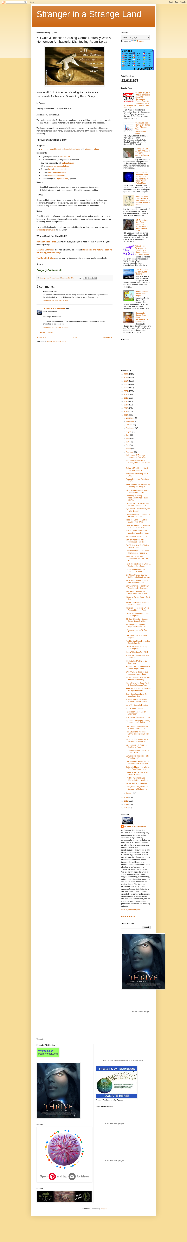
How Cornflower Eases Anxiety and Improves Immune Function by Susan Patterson (142, 200)
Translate (140, 41)
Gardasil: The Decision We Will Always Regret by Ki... (138, 668)
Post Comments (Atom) (56, 342)
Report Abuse (128, 916)
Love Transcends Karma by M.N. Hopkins (136, 648)
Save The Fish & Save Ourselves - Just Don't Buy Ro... (137, 558)
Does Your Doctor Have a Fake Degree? (142, 293)
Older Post (107, 337)
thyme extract (62, 179)
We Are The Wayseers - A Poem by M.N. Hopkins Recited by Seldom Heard (142, 250)
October (129, 425)
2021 (126, 391)
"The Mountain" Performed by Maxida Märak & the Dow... (137, 762)
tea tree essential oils (57, 172)
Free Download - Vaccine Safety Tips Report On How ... (137, 734)
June (128, 439)
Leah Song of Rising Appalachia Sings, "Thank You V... (137, 498)
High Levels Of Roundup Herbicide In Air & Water (136, 456)
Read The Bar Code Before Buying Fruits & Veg (136, 521)
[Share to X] (90, 278)
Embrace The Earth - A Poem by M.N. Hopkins (137, 773)
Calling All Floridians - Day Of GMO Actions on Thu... (137, 469)
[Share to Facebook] (93, 278)
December (130, 418)
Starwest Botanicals (45, 250)
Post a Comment (46, 332)
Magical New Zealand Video (137, 536)
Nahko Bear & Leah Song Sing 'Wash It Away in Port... (138, 581)
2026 (126, 374)
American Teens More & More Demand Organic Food (137, 609)
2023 (126, 384)
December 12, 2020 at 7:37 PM (55, 300)
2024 (126, 381)
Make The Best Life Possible (137, 705)
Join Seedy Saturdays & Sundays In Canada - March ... (138, 463)
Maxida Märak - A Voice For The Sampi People (136, 746)
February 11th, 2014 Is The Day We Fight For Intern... (138, 690)
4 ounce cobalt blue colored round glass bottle (60, 149)
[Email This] (84, 278)
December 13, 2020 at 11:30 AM (56, 327)
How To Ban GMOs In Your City (138, 717)
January (129, 793)
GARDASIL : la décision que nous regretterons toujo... (137, 673)
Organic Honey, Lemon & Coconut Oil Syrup (136, 570)
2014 (126, 415)
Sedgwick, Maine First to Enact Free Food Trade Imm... (138, 768)
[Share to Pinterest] (95, 278)
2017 (126, 405)
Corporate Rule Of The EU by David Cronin (137, 751)
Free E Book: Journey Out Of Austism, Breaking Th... (137, 727)
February (130, 452)
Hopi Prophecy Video (134, 708)
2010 (126, 808)
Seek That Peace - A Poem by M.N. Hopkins (142, 272)
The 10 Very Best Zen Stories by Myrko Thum (137, 546)
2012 (126, 801)
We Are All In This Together (136, 783)
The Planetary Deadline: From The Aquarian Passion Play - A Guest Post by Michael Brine (141, 178)
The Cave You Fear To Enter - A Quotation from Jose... (138, 565)
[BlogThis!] (87, 278)
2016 (126, 408)
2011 (126, 804)
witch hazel (65, 156)
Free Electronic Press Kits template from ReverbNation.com (123, 1060)
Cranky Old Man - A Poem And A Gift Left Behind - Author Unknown (142, 152)
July (128, 435)
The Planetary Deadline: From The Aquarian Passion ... (137, 552)
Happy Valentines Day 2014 (137, 652)
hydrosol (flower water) (46, 230)
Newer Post (41, 337)
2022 (126, 388)
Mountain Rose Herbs (46, 242)
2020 (126, 394)
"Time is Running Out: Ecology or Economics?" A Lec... (138, 526)
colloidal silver (68, 163)
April (128, 445)
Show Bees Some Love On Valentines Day (136, 695)
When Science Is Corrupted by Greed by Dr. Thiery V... (138, 486)
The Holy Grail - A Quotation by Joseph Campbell (138, 515)
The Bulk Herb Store (46, 258)
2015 (126, 412)
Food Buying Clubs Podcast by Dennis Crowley (138, 642)
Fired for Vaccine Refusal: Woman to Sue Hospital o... (137, 779)
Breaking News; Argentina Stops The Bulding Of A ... (137, 626)
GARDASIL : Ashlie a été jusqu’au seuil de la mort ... (137, 592)
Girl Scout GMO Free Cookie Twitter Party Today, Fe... (137, 740)
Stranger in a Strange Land (89, 14)
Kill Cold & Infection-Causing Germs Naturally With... (137, 620)
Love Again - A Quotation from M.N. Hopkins (137, 614)
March (128, 449)
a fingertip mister (92, 149)
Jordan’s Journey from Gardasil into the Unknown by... (138, 678)
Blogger (104, 1209)
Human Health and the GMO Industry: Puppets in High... (137, 532)
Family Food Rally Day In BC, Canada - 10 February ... (137, 788)
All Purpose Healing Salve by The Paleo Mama (137, 604)
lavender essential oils (57, 169)
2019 (126, 398)
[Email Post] (80, 278)
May (128, 442)
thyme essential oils (56, 176)
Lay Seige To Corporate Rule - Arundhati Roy (138, 757)
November (130, 421)
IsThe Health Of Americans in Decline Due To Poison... (137, 491)
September (130, 428)
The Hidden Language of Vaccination (136, 713)
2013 (126, 798)
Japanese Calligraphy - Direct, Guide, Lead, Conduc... (138, 722)
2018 (126, 401)
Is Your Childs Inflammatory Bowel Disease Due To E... (137, 700)
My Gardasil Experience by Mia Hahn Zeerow (138, 510)
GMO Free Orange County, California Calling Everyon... (138, 576)
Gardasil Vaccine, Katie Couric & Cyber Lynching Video (138, 504)
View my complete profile (131, 910)
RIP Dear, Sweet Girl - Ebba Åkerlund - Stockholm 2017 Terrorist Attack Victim (141, 225)
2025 (126, 378)
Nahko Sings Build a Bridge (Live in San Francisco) (137, 541)
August (129, 432)
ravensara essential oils (59, 166)
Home (75, 337)
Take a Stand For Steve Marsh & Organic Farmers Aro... (137, 684)
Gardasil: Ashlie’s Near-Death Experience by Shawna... (137, 587)
